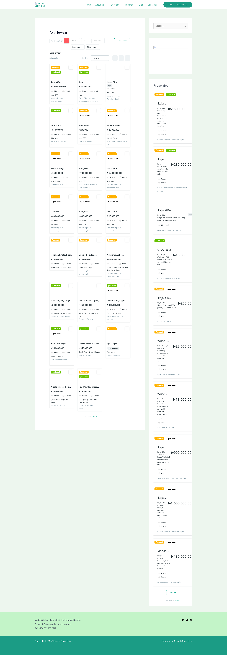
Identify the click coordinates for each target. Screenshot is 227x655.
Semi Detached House (87, 184)
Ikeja (81, 82)
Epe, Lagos (112, 344)
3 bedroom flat (84, 101)
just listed (56, 72)
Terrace (53, 316)
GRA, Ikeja (56, 125)
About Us (99, 4)
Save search (122, 41)
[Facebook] (183, 620)
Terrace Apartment (114, 316)
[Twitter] (187, 620)
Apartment (111, 141)
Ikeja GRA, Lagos (58, 344)
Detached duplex (57, 98)
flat (108, 144)
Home (88, 4)
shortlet (81, 141)
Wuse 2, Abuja (113, 125)
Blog (141, 4)
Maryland (55, 212)
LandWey (116, 355)
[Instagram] (191, 620)
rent (65, 184)
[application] (105, 4)
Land (118, 96)
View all (173, 592)
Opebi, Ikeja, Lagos (116, 301)
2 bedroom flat (89, 98)
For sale (95, 101)
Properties (129, 4)
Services (115, 4)
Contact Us (153, 4)
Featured (55, 67)
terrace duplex (56, 227)
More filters (91, 47)
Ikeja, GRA (56, 82)
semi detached (84, 187)
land (116, 99)
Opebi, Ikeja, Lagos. (88, 255)
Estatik (94, 416)
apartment (121, 141)
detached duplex (57, 101)
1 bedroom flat (56, 184)
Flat (80, 98)
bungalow (110, 96)
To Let (53, 144)
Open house (85, 115)
